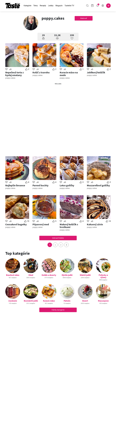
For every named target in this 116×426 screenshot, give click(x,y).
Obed (30, 275)
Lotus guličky (67, 185)
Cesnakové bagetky (16, 224)
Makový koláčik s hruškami (69, 225)
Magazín (59, 6)
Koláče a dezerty (49, 275)
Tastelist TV (69, 6)
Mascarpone (103, 300)
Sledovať (83, 18)
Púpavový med (41, 224)
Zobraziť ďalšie (58, 238)
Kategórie (27, 6)
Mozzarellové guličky (98, 185)
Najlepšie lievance (15, 185)
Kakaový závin (95, 224)
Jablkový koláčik (96, 72)
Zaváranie (12, 300)
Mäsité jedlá (85, 275)
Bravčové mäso (12, 275)
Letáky (50, 6)
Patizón (67, 300)
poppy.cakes (10, 78)
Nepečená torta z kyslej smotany (14, 73)
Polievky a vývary (103, 276)
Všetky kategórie (58, 310)
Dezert (85, 300)
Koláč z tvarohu (41, 72)
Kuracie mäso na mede (69, 73)
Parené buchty (40, 185)
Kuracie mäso (49, 300)
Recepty (43, 6)
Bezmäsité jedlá (31, 300)
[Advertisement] (58, 119)
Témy (35, 6)
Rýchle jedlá (67, 275)
